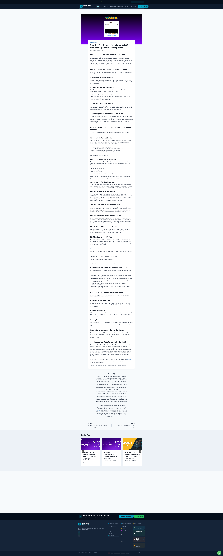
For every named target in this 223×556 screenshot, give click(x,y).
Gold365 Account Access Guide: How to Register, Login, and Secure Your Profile (97, 425)
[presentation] (90, 444)
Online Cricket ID (94, 42)
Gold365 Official (111, 535)
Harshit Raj (93, 50)
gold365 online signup (122, 127)
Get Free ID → (134, 6)
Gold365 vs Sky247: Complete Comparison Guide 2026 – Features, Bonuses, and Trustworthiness (89, 456)
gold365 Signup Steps (122, 365)
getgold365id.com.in (125, 530)
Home (98, 6)
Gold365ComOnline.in (84, 552)
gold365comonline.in (125, 539)
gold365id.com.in (124, 532)
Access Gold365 (143, 6)
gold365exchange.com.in (126, 534)
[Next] (140, 451)
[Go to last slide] (83, 451)
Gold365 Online (112, 6)
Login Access (120, 6)
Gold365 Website (104, 6)
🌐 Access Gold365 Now (126, 516)
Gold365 (98, 410)
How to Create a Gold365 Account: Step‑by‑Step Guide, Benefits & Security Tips (124, 425)
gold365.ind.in (124, 526)
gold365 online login (95, 248)
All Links (126, 6)
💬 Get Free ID (139, 516)
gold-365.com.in (124, 541)
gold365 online (94, 365)
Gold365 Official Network (97, 552)
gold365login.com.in (125, 528)
